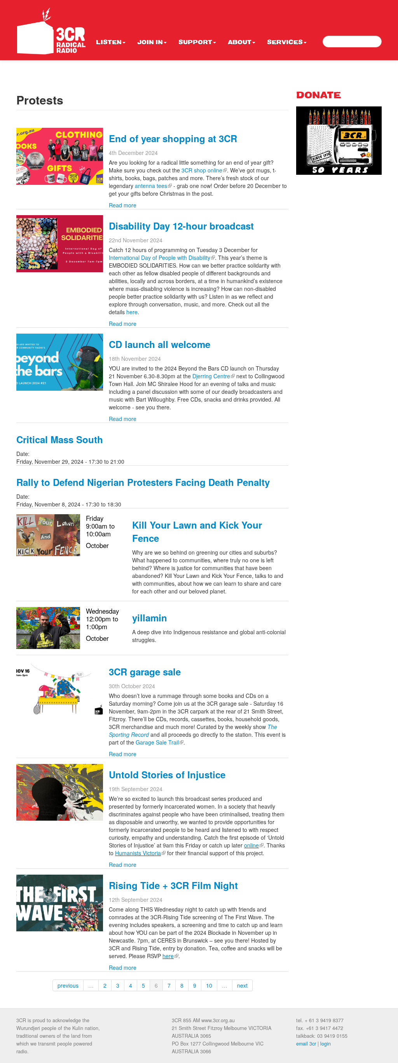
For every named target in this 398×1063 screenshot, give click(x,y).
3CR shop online (204, 170)
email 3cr (306, 1043)
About (239, 43)
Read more (122, 205)
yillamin (149, 617)
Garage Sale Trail (159, 742)
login (325, 1043)
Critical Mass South (59, 439)
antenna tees (153, 186)
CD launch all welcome (159, 344)
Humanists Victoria (140, 853)
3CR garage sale (145, 671)
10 (209, 985)
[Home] (51, 31)
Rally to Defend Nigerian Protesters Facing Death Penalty (143, 482)
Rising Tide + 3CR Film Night (173, 885)
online (254, 845)
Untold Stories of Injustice (167, 774)
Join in (150, 43)
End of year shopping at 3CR (173, 138)
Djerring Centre (213, 376)
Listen (109, 43)
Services (285, 43)
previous (68, 985)
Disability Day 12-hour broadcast (181, 225)
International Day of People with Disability (162, 257)
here (132, 312)
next (242, 985)
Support (195, 43)
